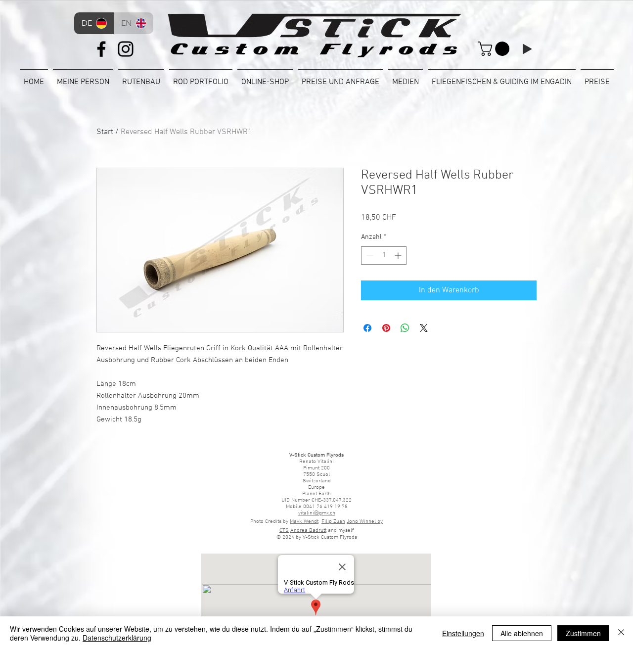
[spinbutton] (384, 255)
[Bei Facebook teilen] (367, 328)
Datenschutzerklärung (117, 638)
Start (104, 132)
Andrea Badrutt (308, 530)
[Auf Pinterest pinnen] (386, 328)
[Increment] (399, 255)
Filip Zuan (333, 521)
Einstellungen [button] (463, 633)
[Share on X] (424, 328)
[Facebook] (101, 49)
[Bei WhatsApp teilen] (405, 328)
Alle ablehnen (521, 633)
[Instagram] (125, 49)
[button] (495, 49)
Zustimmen (583, 633)
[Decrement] (368, 255)
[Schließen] (621, 633)
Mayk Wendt (304, 521)
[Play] (527, 49)
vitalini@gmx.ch (316, 513)
